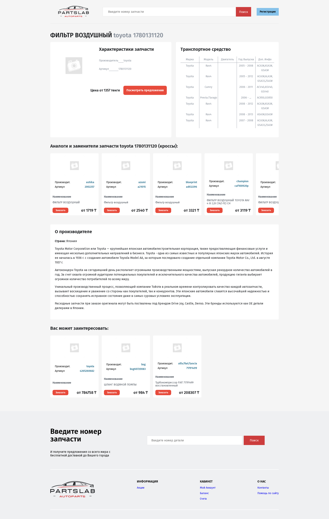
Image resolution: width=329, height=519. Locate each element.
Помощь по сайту (268, 493)
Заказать (60, 210)
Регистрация (268, 11)
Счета (203, 498)
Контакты (263, 487)
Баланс (204, 493)
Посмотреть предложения (145, 90)
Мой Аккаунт (208, 487)
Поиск (243, 12)
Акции (140, 487)
